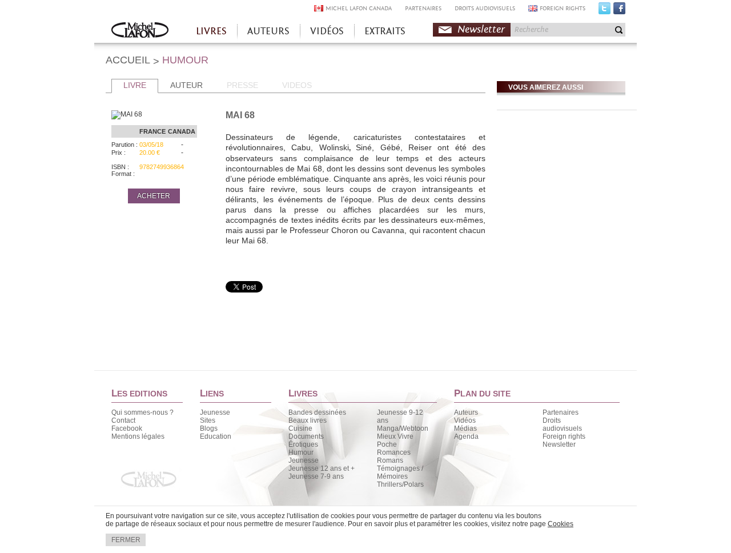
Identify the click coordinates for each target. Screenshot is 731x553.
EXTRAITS (384, 31)
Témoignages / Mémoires (400, 472)
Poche (387, 444)
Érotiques (303, 444)
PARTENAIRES (423, 8)
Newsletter (481, 29)
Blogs (209, 428)
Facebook (619, 10)
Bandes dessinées (317, 412)
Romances (394, 452)
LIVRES (211, 31)
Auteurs (466, 412)
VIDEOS (297, 85)
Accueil (139, 31)
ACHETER (153, 196)
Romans (390, 460)
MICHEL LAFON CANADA (359, 8)
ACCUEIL (128, 60)
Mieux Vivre (395, 436)
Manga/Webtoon (402, 428)
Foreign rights (564, 436)
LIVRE (134, 85)
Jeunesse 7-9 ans (316, 476)
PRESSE (242, 85)
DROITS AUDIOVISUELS (485, 8)
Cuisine (300, 428)
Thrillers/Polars (400, 484)
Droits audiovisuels (562, 424)
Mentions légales (137, 436)
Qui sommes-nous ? (142, 412)
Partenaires (561, 412)
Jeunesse (215, 412)
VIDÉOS (327, 31)
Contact (123, 420)
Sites (207, 420)
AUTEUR (186, 85)
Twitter (604, 10)
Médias (465, 428)
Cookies (560, 524)
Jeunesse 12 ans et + (321, 468)
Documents (306, 436)
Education (215, 436)
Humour (301, 452)
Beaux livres (307, 420)
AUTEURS (268, 31)
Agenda (466, 436)
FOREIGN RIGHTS (562, 8)
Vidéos (465, 420)
